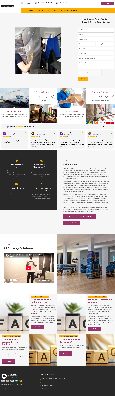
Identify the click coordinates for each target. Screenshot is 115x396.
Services (40, 10)
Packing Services (43, 92)
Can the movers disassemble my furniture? (10, 341)
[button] (114, 139)
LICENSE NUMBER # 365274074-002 (11, 384)
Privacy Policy (17, 388)
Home (24, 10)
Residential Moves (14, 111)
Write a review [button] (107, 127)
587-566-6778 (28, 3)
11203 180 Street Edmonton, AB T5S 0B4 (65, 3)
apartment (33, 313)
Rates (48, 10)
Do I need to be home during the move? (42, 301)
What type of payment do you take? (70, 340)
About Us (32, 10)
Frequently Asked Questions (40, 296)
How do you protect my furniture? (100, 301)
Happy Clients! (72, 223)
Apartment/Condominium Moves (10, 386)
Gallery (55, 10)
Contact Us (64, 10)
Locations (74, 10)
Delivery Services (71, 111)
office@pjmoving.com (48, 385)
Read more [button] (6, 146)
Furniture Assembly (100, 92)
